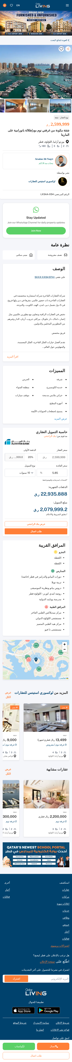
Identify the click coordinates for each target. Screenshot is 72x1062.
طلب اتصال (36, 531)
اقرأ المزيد (12, 356)
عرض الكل (8, 695)
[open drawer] (67, 5)
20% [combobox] (30, 457)
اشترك (16, 978)
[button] (43, 5)
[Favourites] (11, 5)
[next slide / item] (70, 106)
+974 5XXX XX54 (45, 277)
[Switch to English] (18, 5)
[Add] (4, 5)
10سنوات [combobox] (24, 472)
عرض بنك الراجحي (36, 524)
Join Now (36, 230)
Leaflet (63, 678)
